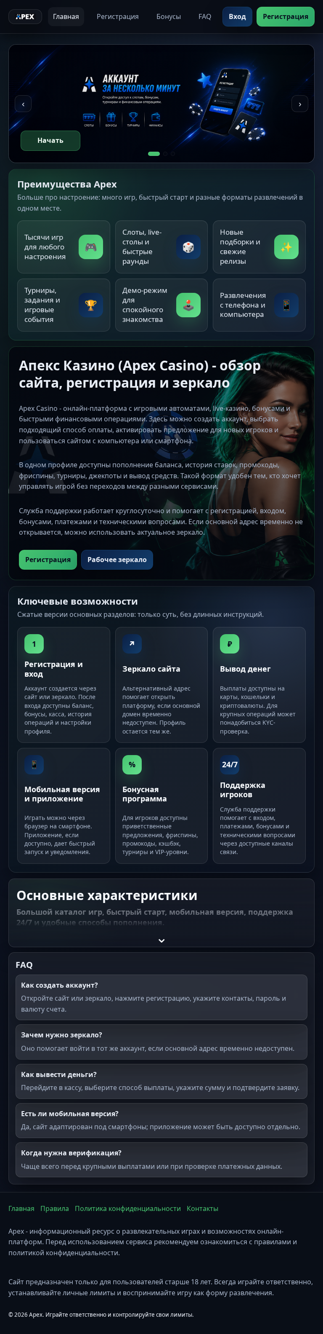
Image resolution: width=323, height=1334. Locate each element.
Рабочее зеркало (117, 559)
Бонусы (168, 16)
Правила (54, 1208)
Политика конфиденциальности (128, 1208)
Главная (66, 16)
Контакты (202, 1208)
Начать (50, 140)
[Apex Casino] (25, 16)
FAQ (205, 16)
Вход (237, 16)
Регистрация (118, 16)
